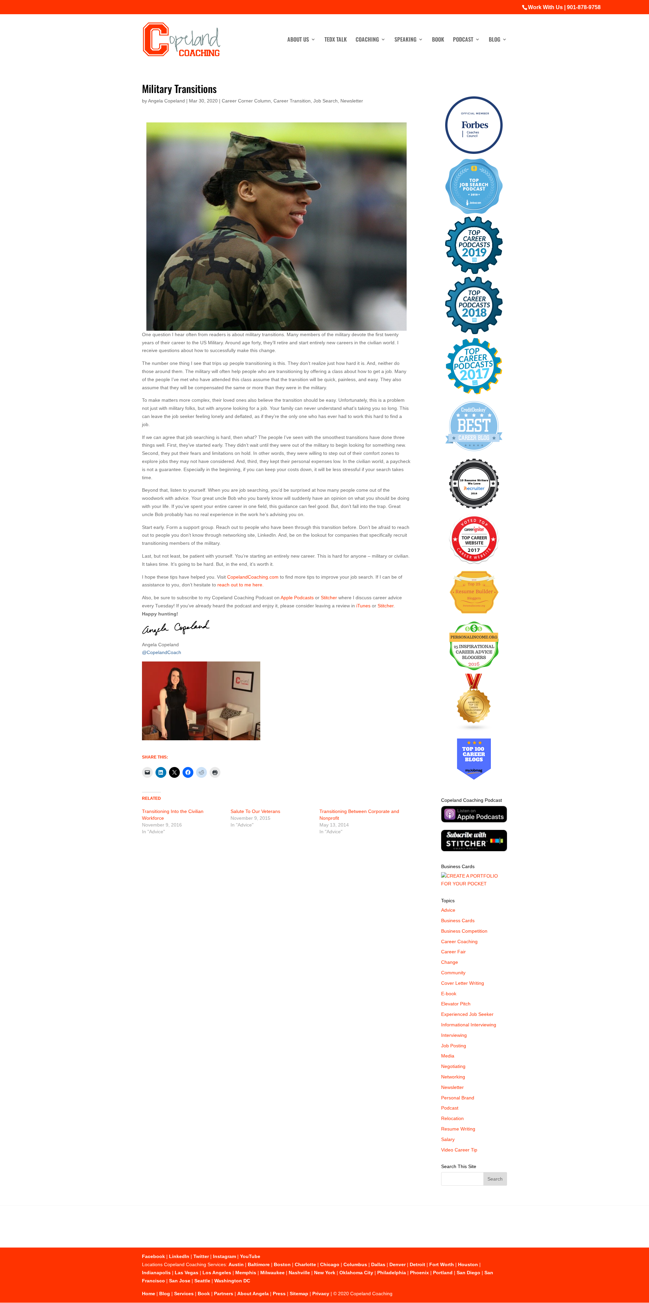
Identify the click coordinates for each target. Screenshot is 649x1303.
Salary (448, 1139)
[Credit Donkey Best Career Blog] (474, 453)
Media (447, 1055)
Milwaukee (272, 1272)
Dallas (378, 1264)
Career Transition (292, 100)
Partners (223, 1293)
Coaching (367, 40)
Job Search (325, 100)
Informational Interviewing (468, 1024)
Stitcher (329, 597)
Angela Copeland (166, 100)
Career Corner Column (246, 100)
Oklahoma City (356, 1272)
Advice (448, 910)
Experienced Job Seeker (467, 1014)
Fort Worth (441, 1264)
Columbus (355, 1264)
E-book (448, 993)
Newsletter (351, 100)
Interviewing (454, 1035)
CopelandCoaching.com (253, 577)
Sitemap (299, 1293)
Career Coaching (459, 941)
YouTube (250, 1256)
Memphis (245, 1272)
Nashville (299, 1272)
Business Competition (464, 931)
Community (453, 972)
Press (279, 1293)
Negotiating (453, 1066)
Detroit (417, 1264)
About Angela (253, 1293)
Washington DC (232, 1280)
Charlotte (305, 1264)
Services (184, 1293)
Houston (468, 1264)
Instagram (224, 1256)
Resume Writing (458, 1129)
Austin (236, 1264)
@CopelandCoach (161, 652)
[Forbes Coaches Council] (474, 152)
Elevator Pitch (456, 1003)
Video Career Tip (459, 1150)
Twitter (201, 1256)
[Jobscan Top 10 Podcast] (474, 212)
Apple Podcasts (297, 597)
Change (449, 962)
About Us (298, 40)
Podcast (463, 40)
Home (148, 1293)
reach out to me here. (240, 584)
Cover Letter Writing (462, 983)
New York (324, 1272)
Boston (282, 1264)
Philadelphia (391, 1272)
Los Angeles (216, 1272)
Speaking (405, 40)
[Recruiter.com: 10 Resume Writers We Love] (474, 510)
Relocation (452, 1118)
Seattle (202, 1280)
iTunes (363, 605)
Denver (397, 1264)
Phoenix (419, 1272)
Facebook (153, 1256)
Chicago (329, 1264)
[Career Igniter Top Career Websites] (474, 562)
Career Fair (453, 951)
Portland (443, 1272)
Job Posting (453, 1045)
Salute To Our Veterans (255, 811)
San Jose (179, 1280)
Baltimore (259, 1264)
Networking (453, 1076)
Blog (494, 40)
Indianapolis (156, 1272)
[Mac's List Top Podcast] (474, 393)
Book (438, 40)
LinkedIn (179, 1256)
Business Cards (458, 920)
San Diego (468, 1272)
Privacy (320, 1293)
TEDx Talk (335, 40)
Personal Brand (457, 1097)
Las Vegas (186, 1272)
